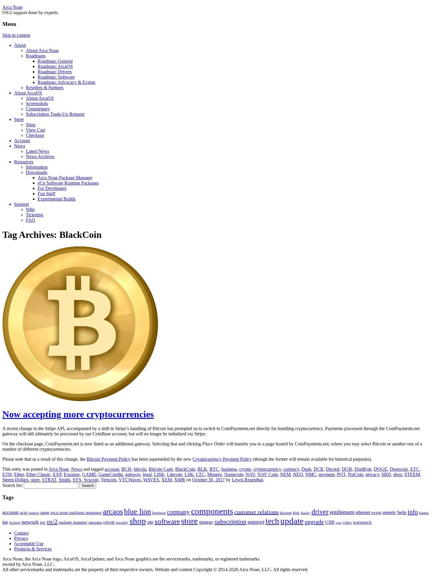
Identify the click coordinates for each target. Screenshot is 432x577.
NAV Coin (267, 474)
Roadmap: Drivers (55, 71)
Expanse (72, 474)
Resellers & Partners (44, 87)
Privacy (21, 538)
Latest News (37, 151)
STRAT (49, 479)
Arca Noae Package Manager (65, 177)
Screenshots (37, 103)
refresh (109, 522)
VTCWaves (130, 479)
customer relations (256, 512)
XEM (166, 479)
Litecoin (174, 474)
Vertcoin (108, 479)
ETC (414, 469)
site (150, 522)
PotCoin (355, 474)
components (212, 511)
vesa (338, 522)
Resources (23, 161)
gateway (132, 474)
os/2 (52, 521)
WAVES (151, 479)
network (30, 522)
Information (37, 167)
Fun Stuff (46, 193)
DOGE (380, 469)
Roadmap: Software (56, 76)
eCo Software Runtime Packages (68, 182)
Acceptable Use (28, 543)
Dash (306, 469)
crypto (245, 469)
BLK (202, 469)
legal (147, 474)
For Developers (52, 188)
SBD (386, 474)
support (255, 522)
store (35, 479)
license (14, 522)
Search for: (12, 485)
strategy (206, 522)
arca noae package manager (76, 512)
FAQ (30, 220)
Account (22, 140)
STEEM (412, 474)
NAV (250, 474)
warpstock (362, 522)
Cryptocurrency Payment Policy (222, 459)
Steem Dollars (15, 479)
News (19, 145)
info (413, 511)
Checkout (35, 135)
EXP (57, 474)
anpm (44, 512)
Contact (21, 532)
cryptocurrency (267, 469)
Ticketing (34, 214)
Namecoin (233, 474)
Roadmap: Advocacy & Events (66, 82)
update (292, 520)
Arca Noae (12, 7)
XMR (179, 479)
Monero (214, 474)
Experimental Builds (57, 198)
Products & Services (33, 548)
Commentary (38, 108)
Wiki (30, 209)
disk (296, 512)
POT (341, 474)
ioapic (424, 512)
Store (19, 119)
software (167, 521)
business (229, 469)
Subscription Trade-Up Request (55, 114)
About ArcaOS (28, 92)
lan (5, 522)
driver (320, 511)
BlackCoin (185, 469)
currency (291, 469)
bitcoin (140, 469)
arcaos (113, 511)
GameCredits (110, 474)
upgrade (314, 521)
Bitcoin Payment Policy (108, 459)
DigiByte (362, 469)
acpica (34, 512)
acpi (24, 512)
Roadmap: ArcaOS (55, 66)
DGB (347, 469)
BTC (214, 469)
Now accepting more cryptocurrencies (78, 414)
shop (397, 474)
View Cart (35, 129)
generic (389, 512)
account (112, 469)
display (305, 513)
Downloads (36, 172)
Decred (332, 469)
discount (286, 513)
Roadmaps (36, 55)
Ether (19, 474)
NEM (285, 474)
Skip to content (16, 35)
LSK (189, 474)
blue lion (137, 511)
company (178, 511)
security (122, 522)
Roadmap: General (55, 61)
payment (326, 474)
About (20, 45)
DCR (319, 469)
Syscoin (91, 479)
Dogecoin (399, 469)
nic (43, 522)
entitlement (342, 512)
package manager (73, 522)
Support (21, 204)
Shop (31, 124)
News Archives (40, 156)
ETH (7, 474)
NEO (298, 474)
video (347, 522)
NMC (310, 474)
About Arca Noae (42, 50)
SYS (77, 479)
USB (329, 522)
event (376, 512)
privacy (372, 474)
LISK (159, 474)
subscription (230, 521)
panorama (95, 522)
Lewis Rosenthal (247, 479)
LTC (200, 474)
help (401, 512)
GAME (89, 474)
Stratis (64, 479)
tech (272, 521)
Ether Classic (38, 474)
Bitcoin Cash (161, 469)
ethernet (363, 512)
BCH (126, 469)
